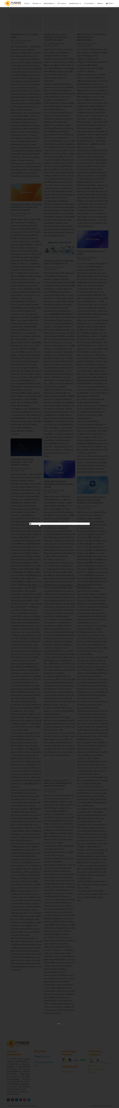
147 (76, 1022)
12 (54, 1022)
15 (67, 1022)
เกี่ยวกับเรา (36, 3)
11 (50, 1022)
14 (63, 1022)
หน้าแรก (27, 3)
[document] (59, 554)
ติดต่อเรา (100, 3)
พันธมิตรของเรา (74, 3)
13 (59, 1022)
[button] (59, 524)
